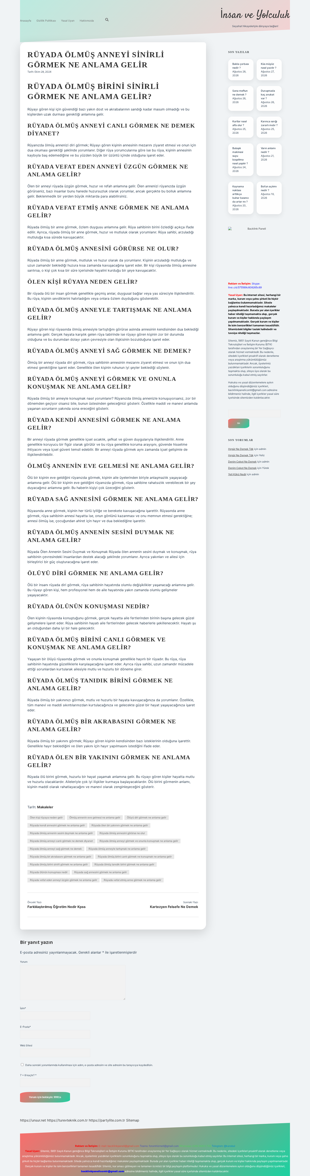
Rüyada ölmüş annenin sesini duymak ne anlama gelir (61, 833)
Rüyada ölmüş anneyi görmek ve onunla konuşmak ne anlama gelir (139, 841)
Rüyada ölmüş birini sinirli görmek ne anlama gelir (59, 864)
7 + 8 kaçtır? (28, 1075)
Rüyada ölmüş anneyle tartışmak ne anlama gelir (117, 848)
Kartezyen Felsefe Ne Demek (174, 907)
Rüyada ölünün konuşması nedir (48, 872)
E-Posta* (25, 1026)
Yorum (23, 961)
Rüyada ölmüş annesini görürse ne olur (122, 833)
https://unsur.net (33, 1120)
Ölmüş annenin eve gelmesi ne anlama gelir (94, 817)
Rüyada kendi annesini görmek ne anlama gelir (57, 825)
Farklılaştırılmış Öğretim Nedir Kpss (56, 907)
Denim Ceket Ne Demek (242, 461)
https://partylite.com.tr (107, 1120)
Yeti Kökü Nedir (237, 474)
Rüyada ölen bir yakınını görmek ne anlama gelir (120, 825)
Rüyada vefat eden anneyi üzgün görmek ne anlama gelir (63, 880)
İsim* (23, 1008)
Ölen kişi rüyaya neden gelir (46, 817)
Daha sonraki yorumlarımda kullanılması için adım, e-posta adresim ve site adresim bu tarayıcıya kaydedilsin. (89, 1065)
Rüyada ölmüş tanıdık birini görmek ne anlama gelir (124, 864)
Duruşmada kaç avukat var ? (268, 94)
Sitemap (132, 1120)
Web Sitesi (26, 1045)
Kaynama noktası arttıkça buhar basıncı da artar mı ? (240, 194)
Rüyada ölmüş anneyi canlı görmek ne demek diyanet (61, 841)
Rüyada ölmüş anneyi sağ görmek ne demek (56, 848)
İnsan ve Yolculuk (255, 15)
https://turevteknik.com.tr (67, 1120)
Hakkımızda (87, 20)
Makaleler (45, 807)
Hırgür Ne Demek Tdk (240, 449)
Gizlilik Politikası (46, 20)
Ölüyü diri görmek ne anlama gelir (146, 817)
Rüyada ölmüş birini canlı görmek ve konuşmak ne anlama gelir (135, 856)
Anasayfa (25, 20)
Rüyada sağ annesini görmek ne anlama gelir (100, 872)
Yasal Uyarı (67, 20)
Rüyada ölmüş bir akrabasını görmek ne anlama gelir (60, 856)
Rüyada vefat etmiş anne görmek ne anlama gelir (132, 880)
